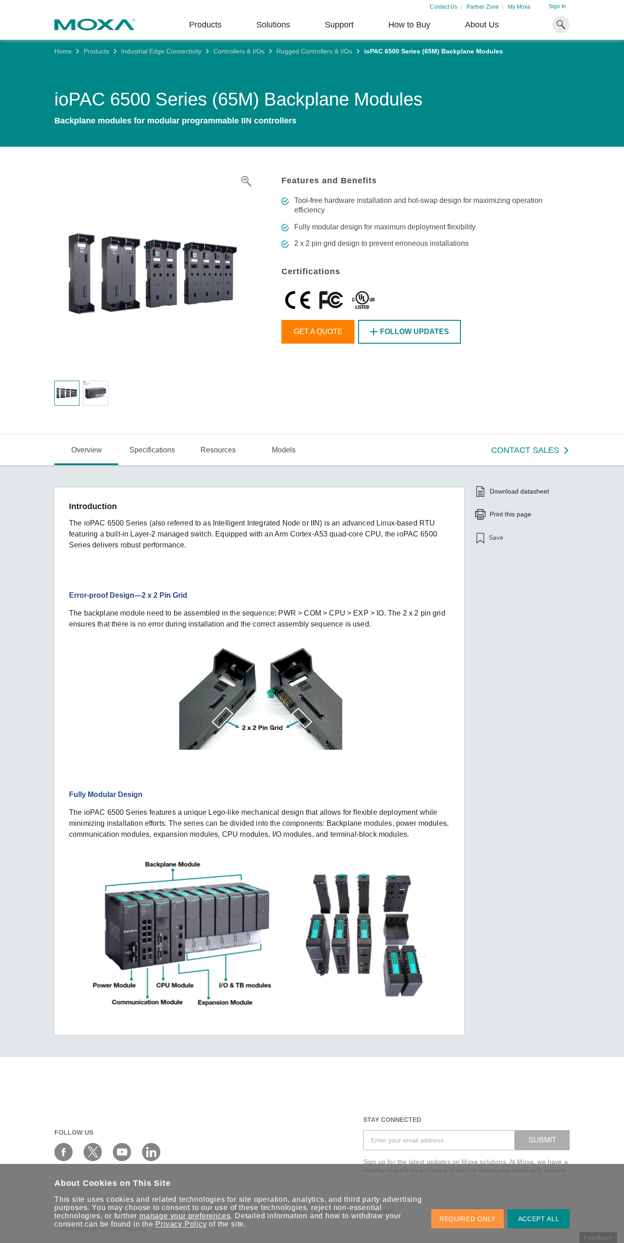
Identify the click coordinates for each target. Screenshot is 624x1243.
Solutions (273, 24)
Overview (86, 450)
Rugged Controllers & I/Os (314, 51)
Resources (218, 450)
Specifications (152, 450)
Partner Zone (482, 7)
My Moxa (519, 7)
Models (284, 450)
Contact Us (443, 7)
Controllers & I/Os (238, 51)
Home (63, 51)
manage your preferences (184, 1216)
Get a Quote (318, 331)
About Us (482, 24)
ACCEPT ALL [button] (539, 1218)
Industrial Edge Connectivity (161, 51)
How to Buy (409, 24)
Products (96, 51)
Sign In (557, 6)
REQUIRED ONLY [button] (467, 1218)
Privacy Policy (180, 1224)
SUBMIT (542, 1140)
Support (339, 24)
